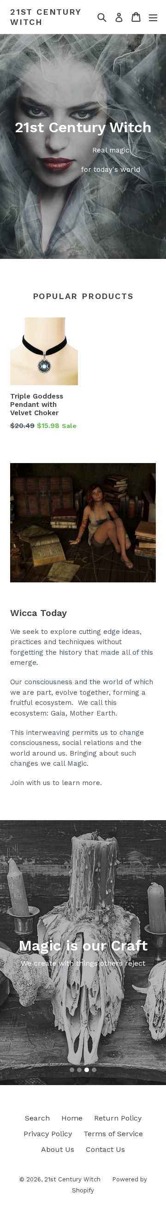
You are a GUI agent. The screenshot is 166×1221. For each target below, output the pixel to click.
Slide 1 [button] (72, 1070)
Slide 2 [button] (79, 1070)
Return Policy (118, 1118)
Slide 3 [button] (86, 1070)
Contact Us (105, 1149)
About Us (57, 1149)
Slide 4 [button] (94, 1070)
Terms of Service (113, 1133)
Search (37, 1118)
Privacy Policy (48, 1133)
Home (72, 1118)
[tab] (72, 1070)
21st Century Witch (45, 17)
